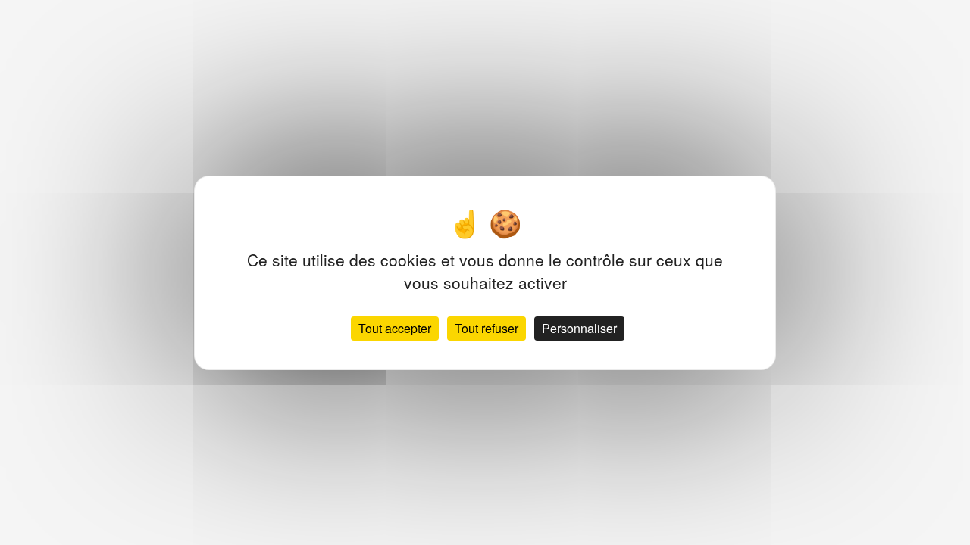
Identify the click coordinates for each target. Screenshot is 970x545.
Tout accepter (394, 328)
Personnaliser (579, 328)
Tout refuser (486, 328)
